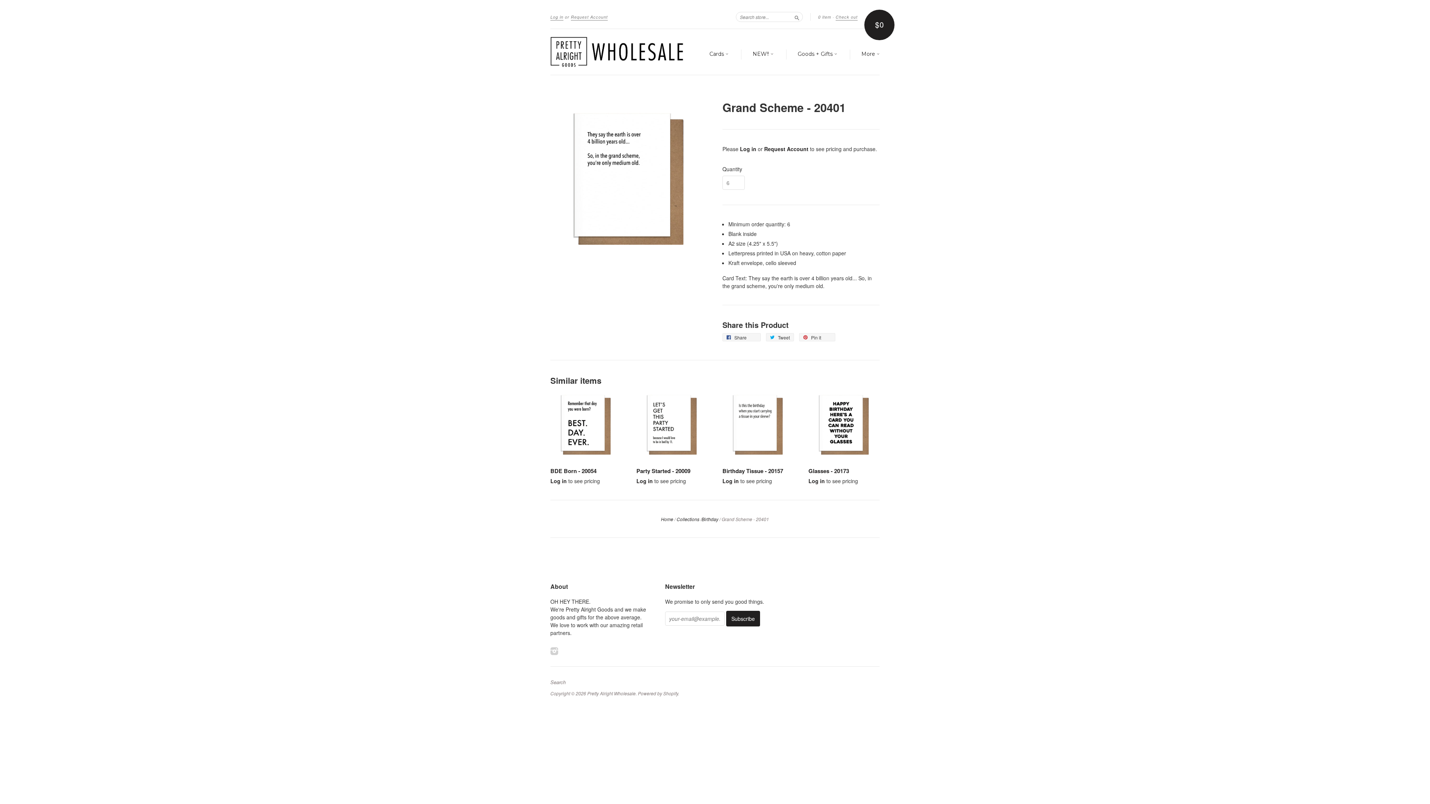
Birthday (710, 519)
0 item (824, 17)
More (869, 54)
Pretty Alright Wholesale (611, 693)
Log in (556, 17)
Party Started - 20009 (663, 471)
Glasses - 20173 (828, 471)
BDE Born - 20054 (573, 471)
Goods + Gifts (816, 54)
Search (558, 682)
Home (667, 519)
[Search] (797, 17)
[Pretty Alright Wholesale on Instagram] (554, 651)
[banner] (618, 51)
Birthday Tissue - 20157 (752, 471)
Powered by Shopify (658, 693)
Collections (688, 519)
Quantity (732, 169)
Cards (717, 54)
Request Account (589, 17)
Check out (847, 17)
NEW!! (761, 54)
